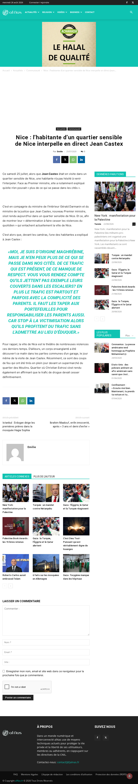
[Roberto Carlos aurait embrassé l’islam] (16, 563)
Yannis (98, 224)
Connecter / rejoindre (39, 2)
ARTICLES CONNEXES (17, 476)
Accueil (6, 70)
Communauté (33, 70)
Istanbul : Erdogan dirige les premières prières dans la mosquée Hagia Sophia (19, 426)
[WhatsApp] (73, 159)
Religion (47, 12)
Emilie (60, 151)
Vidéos (61, 12)
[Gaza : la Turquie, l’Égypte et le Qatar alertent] (46, 526)
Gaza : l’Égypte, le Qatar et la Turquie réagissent (121, 273)
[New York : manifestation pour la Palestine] (16, 493)
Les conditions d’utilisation (79, 774)
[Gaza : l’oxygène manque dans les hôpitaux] (76, 563)
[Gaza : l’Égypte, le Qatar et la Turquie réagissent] (76, 493)
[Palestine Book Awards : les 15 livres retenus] (16, 526)
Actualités (31, 12)
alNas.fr (19, 780)
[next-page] (10, 586)
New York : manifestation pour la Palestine (14, 509)
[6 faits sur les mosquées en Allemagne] (46, 563)
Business (74, 12)
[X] (132, 2)
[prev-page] (5, 586)
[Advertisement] (69, 99)
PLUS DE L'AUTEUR (44, 476)
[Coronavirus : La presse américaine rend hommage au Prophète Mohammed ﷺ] (102, 348)
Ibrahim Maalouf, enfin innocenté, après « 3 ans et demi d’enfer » (69, 424)
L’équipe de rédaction (52, 774)
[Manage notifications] (129, 776)
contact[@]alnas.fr (68, 762)
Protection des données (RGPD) (111, 774)
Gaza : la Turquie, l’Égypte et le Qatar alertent (43, 542)
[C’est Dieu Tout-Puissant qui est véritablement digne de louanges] (76, 526)
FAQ (15, 774)
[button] (131, 12)
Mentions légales (29, 774)
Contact (89, 12)
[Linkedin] (81, 159)
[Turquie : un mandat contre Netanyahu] (46, 493)
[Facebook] (127, 2)
